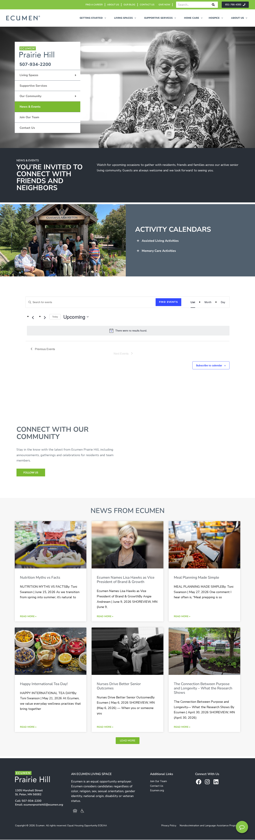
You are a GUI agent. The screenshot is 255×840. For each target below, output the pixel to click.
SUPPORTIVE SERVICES (158, 18)
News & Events (30, 107)
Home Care (191, 18)
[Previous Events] (33, 317)
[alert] (128, 331)
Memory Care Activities (159, 251)
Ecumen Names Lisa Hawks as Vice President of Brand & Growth (125, 579)
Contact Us (27, 128)
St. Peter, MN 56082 (29, 792)
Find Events (168, 302)
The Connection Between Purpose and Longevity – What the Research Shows (203, 688)
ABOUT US (113, 4)
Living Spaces (29, 75)
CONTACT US (147, 4)
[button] (193, 241)
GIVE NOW (164, 4)
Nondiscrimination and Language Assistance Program (209, 825)
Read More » (28, 616)
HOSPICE (214, 18)
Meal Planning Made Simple (196, 577)
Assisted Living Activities (160, 241)
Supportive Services (33, 86)
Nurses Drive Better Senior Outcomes (119, 686)
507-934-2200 (35, 64)
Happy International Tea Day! (44, 683)
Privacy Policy (168, 825)
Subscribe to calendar (209, 365)
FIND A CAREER (94, 4)
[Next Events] (45, 317)
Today (55, 316)
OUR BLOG (129, 4)
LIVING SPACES (123, 18)
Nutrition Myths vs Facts (40, 577)
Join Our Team (29, 117)
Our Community (30, 96)
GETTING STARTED (91, 18)
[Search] (213, 5)
